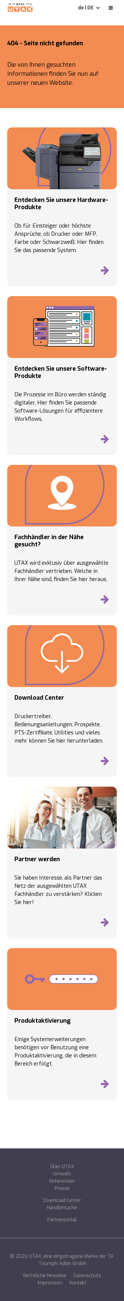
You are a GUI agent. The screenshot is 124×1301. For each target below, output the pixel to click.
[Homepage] (20, 7)
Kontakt (78, 1283)
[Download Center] (105, 762)
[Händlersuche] (105, 601)
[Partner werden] (105, 924)
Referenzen (62, 1181)
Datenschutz (87, 1275)
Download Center (62, 1200)
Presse (62, 1188)
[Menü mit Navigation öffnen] (111, 8)
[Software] (105, 440)
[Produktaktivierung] (105, 1085)
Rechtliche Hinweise (44, 1275)
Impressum (50, 1283)
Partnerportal (62, 1219)
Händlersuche (62, 1207)
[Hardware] (105, 272)
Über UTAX (62, 1166)
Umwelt (62, 1174)
